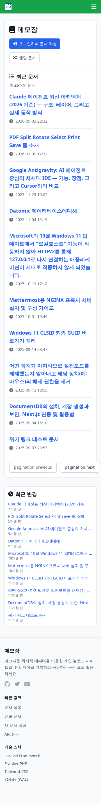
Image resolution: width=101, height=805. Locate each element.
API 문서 (12, 734)
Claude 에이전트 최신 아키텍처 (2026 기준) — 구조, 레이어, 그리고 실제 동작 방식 (49, 104)
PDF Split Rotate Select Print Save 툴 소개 (46, 516)
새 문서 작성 (15, 725)
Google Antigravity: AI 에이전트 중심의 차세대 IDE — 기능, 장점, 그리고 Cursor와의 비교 (49, 178)
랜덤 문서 (27, 57)
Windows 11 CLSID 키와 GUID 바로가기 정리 (48, 578)
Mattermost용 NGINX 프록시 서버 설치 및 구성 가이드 (50, 565)
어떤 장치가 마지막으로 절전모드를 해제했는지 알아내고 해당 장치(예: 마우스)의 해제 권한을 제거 (49, 373)
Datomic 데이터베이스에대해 (43, 210)
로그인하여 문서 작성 (38, 43)
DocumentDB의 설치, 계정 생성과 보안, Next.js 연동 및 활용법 (50, 602)
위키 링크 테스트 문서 (34, 439)
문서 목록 (12, 707)
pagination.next (80, 467)
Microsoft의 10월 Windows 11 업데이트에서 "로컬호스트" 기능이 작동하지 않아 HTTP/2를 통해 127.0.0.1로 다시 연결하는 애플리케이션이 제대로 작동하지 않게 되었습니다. (50, 553)
